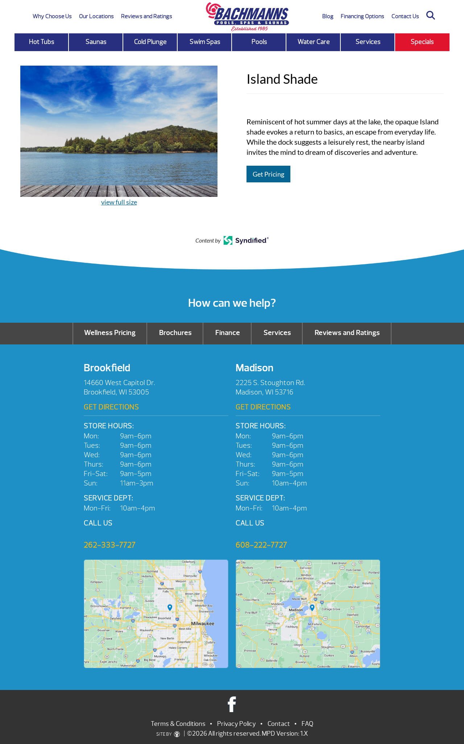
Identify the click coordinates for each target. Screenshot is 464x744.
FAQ (307, 724)
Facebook (232, 704)
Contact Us (405, 16)
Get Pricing (268, 174)
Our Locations (96, 16)
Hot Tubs (41, 42)
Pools (259, 42)
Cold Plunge (150, 42)
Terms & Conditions (178, 724)
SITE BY (164, 734)
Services (368, 42)
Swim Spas (205, 42)
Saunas (96, 42)
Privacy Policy (236, 724)
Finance (227, 332)
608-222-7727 (261, 545)
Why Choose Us (52, 16)
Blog (328, 16)
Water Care (314, 42)
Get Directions (111, 407)
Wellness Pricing (110, 332)
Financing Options (362, 16)
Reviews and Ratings (146, 16)
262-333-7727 (110, 545)
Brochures (175, 332)
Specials (422, 42)
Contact (279, 724)
